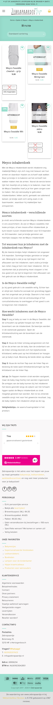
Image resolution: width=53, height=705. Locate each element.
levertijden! (19, 508)
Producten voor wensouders (18, 568)
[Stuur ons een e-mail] (14, 489)
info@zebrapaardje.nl (14, 656)
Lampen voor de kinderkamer (18, 561)
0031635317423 (11, 653)
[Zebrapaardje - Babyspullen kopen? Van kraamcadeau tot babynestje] (26, 11)
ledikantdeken (37, 475)
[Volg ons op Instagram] (9, 489)
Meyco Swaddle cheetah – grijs (13, 70)
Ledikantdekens (12, 554)
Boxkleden (9, 558)
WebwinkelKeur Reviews (13, 698)
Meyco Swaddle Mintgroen (39, 75)
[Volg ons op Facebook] (4, 489)
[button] (3, 11)
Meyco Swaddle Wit (13, 132)
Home (12, 20)
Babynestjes (10, 547)
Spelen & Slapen (21, 20)
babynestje (25, 475)
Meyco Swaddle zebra (39, 128)
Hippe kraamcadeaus (14, 565)
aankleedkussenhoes (11, 478)
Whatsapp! (15, 649)
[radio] (10, 87)
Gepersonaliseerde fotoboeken (19, 550)
